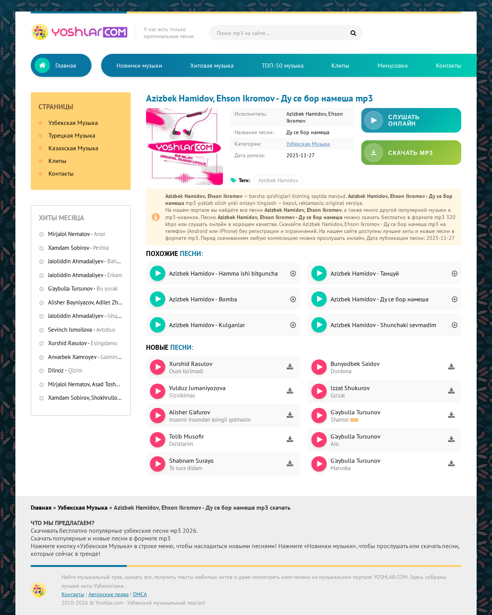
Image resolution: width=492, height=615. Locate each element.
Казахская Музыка (73, 148)
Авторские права (108, 594)
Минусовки (392, 65)
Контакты (448, 65)
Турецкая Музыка (71, 135)
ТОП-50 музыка (283, 65)
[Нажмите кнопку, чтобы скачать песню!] (290, 367)
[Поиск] (353, 32)
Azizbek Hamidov (278, 180)
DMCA (140, 594)
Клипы (340, 65)
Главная (65, 65)
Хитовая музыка (212, 65)
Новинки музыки (139, 65)
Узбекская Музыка (73, 122)
